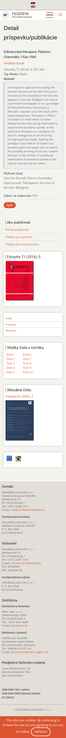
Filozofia (20, 14)
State (9, 318)
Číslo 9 (27, 367)
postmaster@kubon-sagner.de (29, 652)
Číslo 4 (10, 367)
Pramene (11, 324)
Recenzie (11, 330)
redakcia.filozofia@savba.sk (27, 509)
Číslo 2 (10, 359)
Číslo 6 (27, 354)
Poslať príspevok (17, 230)
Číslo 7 (27, 359)
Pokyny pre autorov (19, 237)
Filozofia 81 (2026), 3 (19, 396)
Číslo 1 (10, 354)
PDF (35, 196)
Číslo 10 (28, 372)
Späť (10, 205)
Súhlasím (40, 732)
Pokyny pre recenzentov (22, 244)
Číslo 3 (10, 363)
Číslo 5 (10, 372)
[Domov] (5, 15)
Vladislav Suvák (14, 63)
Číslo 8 (27, 363)
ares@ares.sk (19, 625)
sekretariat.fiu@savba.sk (26, 563)
